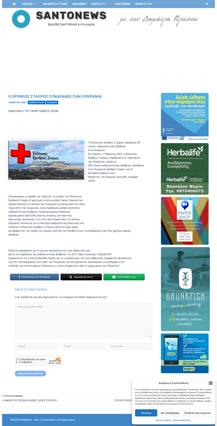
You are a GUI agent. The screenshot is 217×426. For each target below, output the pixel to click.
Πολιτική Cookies (163, 420)
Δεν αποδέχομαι (170, 413)
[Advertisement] (108, 53)
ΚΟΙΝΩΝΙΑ (52, 102)
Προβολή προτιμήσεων (197, 413)
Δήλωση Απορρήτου (181, 420)
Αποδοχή (146, 413)
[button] (210, 383)
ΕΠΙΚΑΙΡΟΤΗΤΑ (36, 102)
